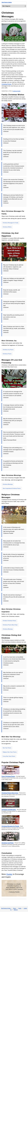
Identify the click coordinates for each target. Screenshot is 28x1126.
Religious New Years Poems (10, 752)
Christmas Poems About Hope (10, 624)
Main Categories (14, 6)
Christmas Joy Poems (8, 349)
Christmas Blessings (8, 484)
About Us (16, 909)
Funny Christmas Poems (8, 776)
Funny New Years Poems (9, 756)
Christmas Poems (6, 84)
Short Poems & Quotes (7, 2)
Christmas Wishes (7, 227)
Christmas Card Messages (9, 809)
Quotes (9, 874)
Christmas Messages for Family (10, 222)
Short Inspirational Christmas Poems (12, 488)
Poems (14, 908)
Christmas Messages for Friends (10, 826)
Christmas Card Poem (8, 842)
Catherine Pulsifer (16, 91)
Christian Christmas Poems (9, 620)
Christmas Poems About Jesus (10, 793)
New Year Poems (7, 748)
